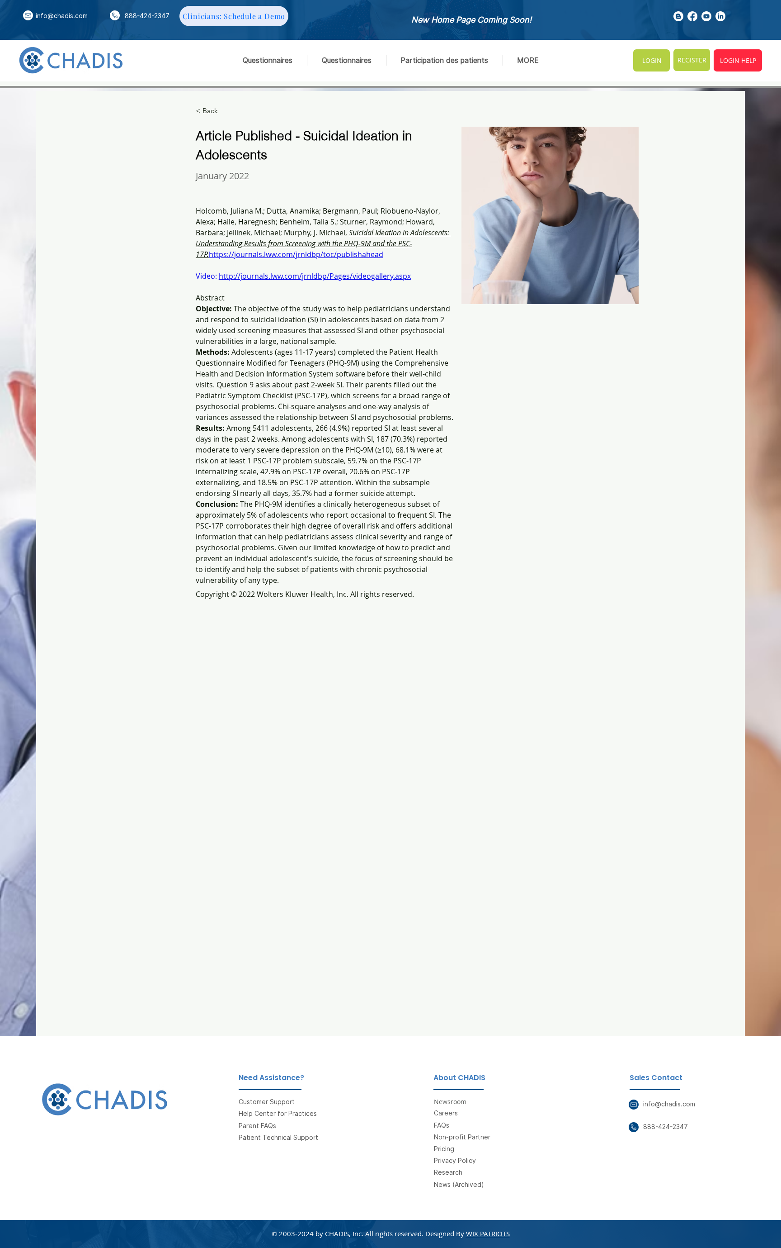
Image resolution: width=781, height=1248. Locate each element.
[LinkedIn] (720, 16)
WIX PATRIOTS (488, 1233)
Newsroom (450, 1101)
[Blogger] (678, 16)
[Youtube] (706, 16)
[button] (444, 60)
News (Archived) (459, 1184)
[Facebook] (692, 16)
